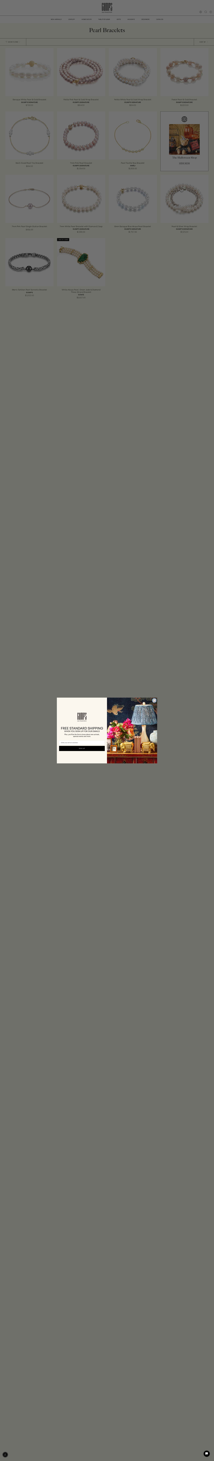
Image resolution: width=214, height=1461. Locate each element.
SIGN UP (82, 748)
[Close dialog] (154, 700)
